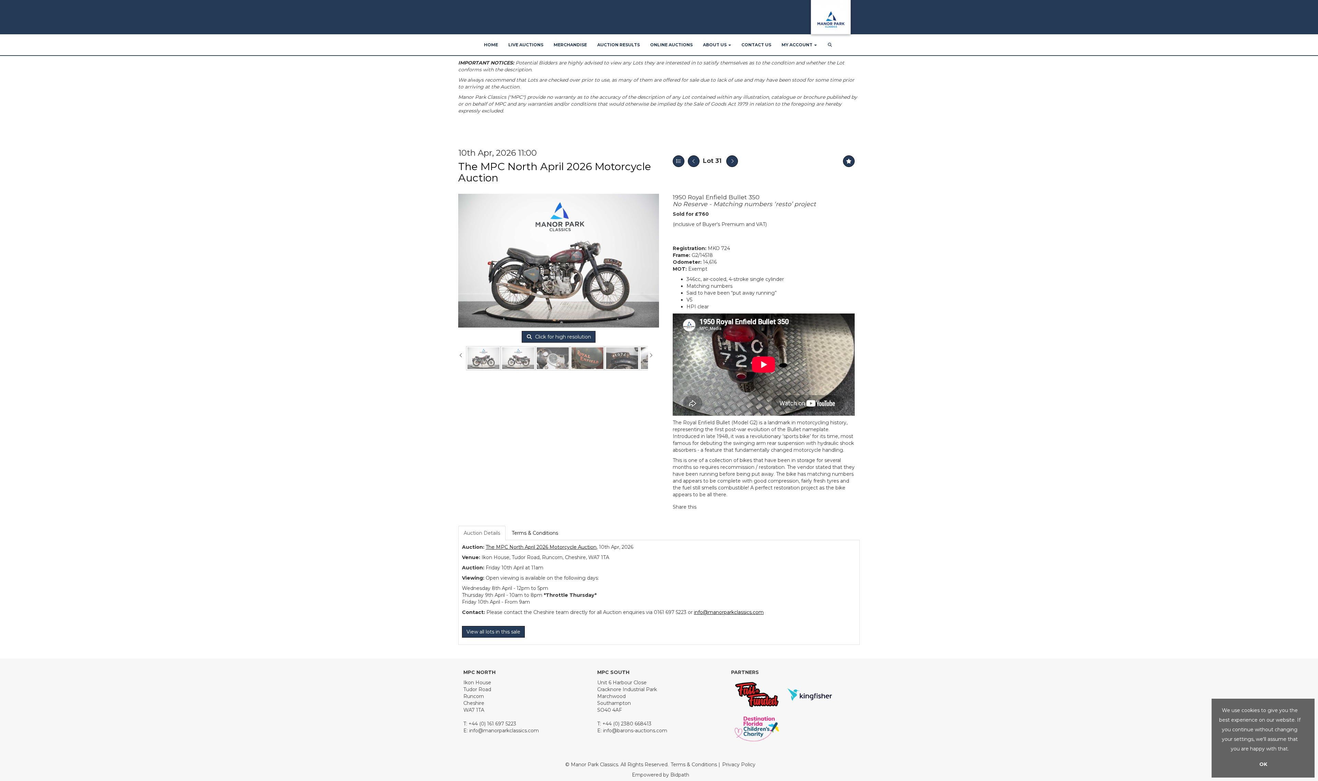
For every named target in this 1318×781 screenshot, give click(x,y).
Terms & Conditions (535, 533)
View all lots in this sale (493, 632)
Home (491, 44)
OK (1263, 764)
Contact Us (756, 44)
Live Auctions (525, 44)
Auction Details (482, 533)
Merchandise (570, 44)
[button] (830, 45)
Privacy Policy (738, 764)
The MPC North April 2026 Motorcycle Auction (554, 172)
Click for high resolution (562, 337)
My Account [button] (797, 44)
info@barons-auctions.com (635, 730)
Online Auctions (671, 44)
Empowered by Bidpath (660, 775)
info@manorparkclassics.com (729, 612)
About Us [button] (715, 44)
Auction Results (618, 44)
